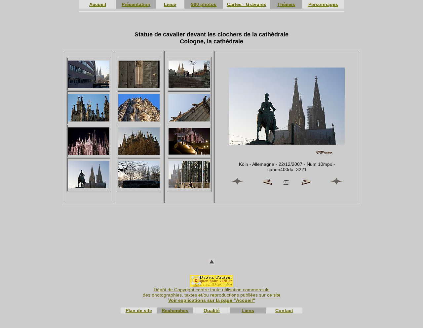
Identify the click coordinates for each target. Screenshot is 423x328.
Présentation (136, 4)
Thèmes (286, 4)
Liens (248, 310)
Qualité (212, 310)
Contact (284, 310)
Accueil (97, 4)
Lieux (170, 4)
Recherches (175, 310)
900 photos (203, 4)
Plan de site (139, 310)
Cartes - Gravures (246, 4)
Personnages (323, 4)
